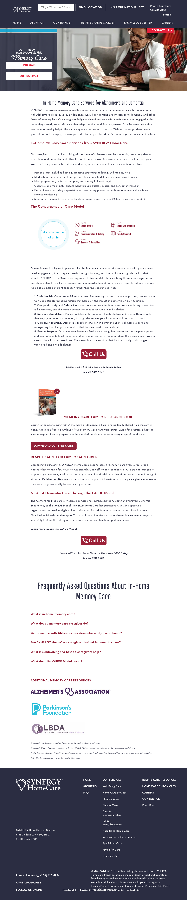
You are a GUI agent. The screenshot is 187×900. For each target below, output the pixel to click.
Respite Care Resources (98, 23)
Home (17, 23)
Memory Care (111, 799)
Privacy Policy (115, 886)
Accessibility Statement (104, 890)
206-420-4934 (29, 76)
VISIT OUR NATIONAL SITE (127, 7)
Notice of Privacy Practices (140, 886)
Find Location (90, 7)
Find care (28, 65)
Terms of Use (98, 886)
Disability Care (111, 856)
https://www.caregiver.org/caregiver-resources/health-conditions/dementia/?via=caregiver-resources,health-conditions (103, 753)
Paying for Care (111, 850)
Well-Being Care (112, 786)
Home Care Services (115, 793)
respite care (60, 479)
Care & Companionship (112, 813)
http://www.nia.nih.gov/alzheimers (120, 748)
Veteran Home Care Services (119, 837)
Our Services (62, 23)
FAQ (86, 793)
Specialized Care (112, 843)
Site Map (163, 886)
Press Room (149, 805)
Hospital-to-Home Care (116, 831)
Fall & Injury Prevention (112, 823)
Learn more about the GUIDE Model (54, 529)
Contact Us (160, 30)
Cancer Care (110, 805)
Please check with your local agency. (139, 882)
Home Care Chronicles (159, 786)
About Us (37, 23)
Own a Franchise (28, 883)
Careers (167, 23)
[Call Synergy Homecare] (93, 355)
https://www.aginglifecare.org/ (68, 758)
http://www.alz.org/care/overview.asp (84, 743)
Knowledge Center (138, 23)
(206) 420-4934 (38, 875)
